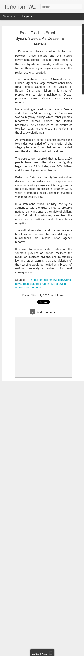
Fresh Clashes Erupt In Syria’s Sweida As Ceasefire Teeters (39, 38)
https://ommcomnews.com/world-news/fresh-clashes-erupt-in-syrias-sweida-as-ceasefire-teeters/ (43, 283)
